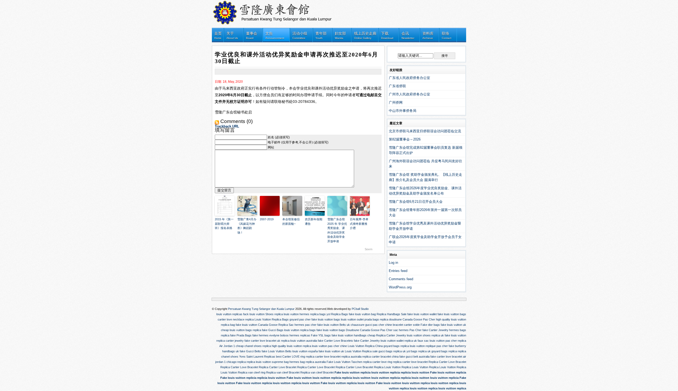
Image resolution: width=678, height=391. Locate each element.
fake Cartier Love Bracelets (335, 340)
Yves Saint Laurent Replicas (257, 356)
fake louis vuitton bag (362, 314)
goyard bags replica (396, 346)
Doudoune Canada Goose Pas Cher (369, 330)
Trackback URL (227, 126)
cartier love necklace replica (236, 319)
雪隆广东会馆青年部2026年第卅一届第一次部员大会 (425, 212)
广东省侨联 (397, 86)
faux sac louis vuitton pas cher (437, 340)
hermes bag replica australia (307, 361)
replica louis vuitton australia (299, 340)
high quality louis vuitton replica (291, 346)
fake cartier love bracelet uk (262, 340)
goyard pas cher (300, 319)
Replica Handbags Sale (392, 314)
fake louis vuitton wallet (422, 314)
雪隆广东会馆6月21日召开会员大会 (416, 202)
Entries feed (398, 271)
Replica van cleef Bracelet (283, 372)
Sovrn (368, 249)
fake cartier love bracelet (446, 356)
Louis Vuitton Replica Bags (272, 319)
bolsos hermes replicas (295, 335)
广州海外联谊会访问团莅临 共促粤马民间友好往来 (425, 163)
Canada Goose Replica (273, 324)
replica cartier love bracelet (410, 361)
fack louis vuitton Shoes (258, 314)
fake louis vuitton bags (452, 314)
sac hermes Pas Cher (407, 330)
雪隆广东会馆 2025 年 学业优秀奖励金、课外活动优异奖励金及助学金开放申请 (337, 230)
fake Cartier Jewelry (435, 330)
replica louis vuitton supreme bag (268, 361)
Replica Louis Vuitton (387, 367)
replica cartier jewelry (230, 340)
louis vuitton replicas (229, 314)
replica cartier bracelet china (380, 356)
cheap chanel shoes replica (253, 346)
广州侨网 (396, 102)
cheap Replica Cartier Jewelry (386, 335)
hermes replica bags (313, 314)
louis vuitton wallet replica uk (399, 340)
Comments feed (401, 279)
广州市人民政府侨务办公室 (409, 94)
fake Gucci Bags (272, 330)
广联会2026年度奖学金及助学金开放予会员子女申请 (425, 239)
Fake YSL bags (321, 335)
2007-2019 (267, 219)
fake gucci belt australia (414, 356)
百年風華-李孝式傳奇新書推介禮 (359, 224)
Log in (393, 263)
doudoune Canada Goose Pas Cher (412, 319)
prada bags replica (376, 319)
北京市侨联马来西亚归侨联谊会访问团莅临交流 (425, 131)
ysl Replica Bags (337, 314)
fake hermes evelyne (265, 335)
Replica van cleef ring (251, 372)
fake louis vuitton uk (453, 324)
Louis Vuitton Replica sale (361, 351)
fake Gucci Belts (250, 351)
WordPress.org (400, 287)
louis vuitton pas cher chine (329, 346)
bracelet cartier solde (406, 324)
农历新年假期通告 (313, 221)
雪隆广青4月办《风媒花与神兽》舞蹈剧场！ (246, 226)
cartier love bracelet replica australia (338, 356)
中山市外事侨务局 (402, 111)
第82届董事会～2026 (405, 139)
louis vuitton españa (305, 351)
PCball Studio (360, 308)
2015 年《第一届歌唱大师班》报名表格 (224, 224)
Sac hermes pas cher (302, 324)
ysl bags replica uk (419, 351)
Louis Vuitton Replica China (365, 346)
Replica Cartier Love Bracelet (447, 361)
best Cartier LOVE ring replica (295, 356)
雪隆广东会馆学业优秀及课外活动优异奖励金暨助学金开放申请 (425, 226)
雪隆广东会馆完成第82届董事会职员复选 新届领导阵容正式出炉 (425, 150)
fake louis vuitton (246, 324)
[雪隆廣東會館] (275, 11)
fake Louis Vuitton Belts (277, 351)
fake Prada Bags (241, 335)
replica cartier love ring (377, 361)
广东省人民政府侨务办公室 (409, 78)
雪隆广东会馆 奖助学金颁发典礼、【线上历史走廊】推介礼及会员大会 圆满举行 (425, 177)
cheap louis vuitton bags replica (241, 330)
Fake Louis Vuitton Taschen (344, 361)
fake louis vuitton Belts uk (333, 324)
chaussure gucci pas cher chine (371, 324)
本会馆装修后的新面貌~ (291, 221)
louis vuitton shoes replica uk (425, 335)
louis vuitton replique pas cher (429, 346)
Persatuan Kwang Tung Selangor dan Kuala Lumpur (261, 308)
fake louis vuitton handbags (349, 335)
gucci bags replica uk (392, 351)
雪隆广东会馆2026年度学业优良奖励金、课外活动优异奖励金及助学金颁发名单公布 (425, 190)
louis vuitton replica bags (300, 330)
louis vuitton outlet (352, 319)
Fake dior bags (430, 324)
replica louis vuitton (286, 314)
